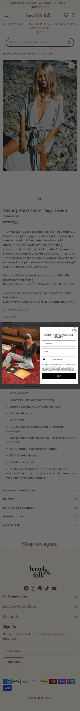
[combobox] (46, 359)
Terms (73, 370)
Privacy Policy (67, 370)
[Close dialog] (74, 330)
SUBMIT (59, 376)
